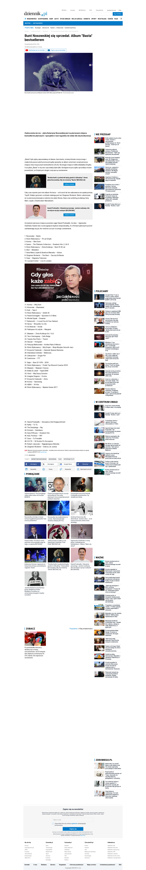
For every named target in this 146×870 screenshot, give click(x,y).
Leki (86, 849)
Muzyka (28, 23)
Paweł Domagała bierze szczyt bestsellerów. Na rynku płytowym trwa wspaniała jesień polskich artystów (58, 496)
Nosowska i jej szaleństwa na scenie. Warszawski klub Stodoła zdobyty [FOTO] (58, 519)
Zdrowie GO (45, 28)
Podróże (48, 857)
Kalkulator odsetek (113, 853)
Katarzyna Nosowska (38, 459)
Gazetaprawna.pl (29, 847)
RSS (120, 865)
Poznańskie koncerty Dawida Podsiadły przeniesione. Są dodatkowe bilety (80, 495)
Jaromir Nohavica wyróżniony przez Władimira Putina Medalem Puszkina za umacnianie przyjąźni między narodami (34, 591)
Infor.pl (26, 845)
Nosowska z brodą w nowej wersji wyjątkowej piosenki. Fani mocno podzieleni (35, 518)
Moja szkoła (68, 851)
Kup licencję (43, 452)
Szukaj (118, 14)
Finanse (87, 847)
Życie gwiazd (68, 853)
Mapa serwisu (91, 865)
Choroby (87, 853)
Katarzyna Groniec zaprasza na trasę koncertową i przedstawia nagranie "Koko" (35, 566)
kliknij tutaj (82, 835)
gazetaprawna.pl (111, 10)
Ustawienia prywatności (107, 865)
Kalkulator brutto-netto (114, 855)
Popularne (74, 629)
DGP (90, 10)
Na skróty (28, 842)
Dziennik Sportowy (70, 28)
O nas (35, 865)
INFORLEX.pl (82, 10)
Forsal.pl (27, 851)
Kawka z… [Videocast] (56, 28)
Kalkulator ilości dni (113, 847)
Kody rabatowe (69, 847)
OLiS (59, 459)
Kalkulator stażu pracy (113, 849)
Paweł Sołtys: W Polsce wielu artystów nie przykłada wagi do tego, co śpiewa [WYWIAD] (35, 542)
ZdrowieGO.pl (99, 10)
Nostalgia (38, 28)
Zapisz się (73, 829)
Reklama (44, 865)
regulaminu (74, 823)
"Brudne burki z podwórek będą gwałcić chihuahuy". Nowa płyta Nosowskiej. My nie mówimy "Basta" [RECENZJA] (67, 179)
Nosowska (52, 459)
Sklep (119, 10)
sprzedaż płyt (69, 459)
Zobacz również (69, 184)
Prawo (86, 845)
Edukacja (67, 849)
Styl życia (87, 857)
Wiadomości (49, 851)
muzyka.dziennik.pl (35, 31)
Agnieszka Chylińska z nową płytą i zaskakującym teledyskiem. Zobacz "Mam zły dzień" (81, 543)
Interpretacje (28, 855)
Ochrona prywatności (76, 865)
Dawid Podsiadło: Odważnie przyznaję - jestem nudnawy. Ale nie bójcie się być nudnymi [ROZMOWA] (68, 209)
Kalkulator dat (111, 845)
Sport (47, 853)
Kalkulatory (111, 842)
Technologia (49, 847)
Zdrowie (48, 855)
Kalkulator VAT (111, 851)
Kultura (66, 860)
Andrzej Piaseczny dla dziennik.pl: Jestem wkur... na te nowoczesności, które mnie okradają (81, 519)
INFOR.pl (64, 10)
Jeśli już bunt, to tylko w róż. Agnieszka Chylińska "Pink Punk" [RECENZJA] (57, 542)
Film (66, 855)
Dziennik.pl (49, 842)
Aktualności (37, 23)
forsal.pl (72, 10)
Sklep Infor (27, 857)
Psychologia (88, 855)
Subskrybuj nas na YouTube (37, 50)
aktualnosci (45, 31)
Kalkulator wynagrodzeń (114, 857)
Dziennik (27, 31)
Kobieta (67, 845)
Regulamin (62, 865)
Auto (47, 845)
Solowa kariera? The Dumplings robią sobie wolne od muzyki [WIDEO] (35, 495)
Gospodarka (49, 849)
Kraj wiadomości (86, 629)
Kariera (52, 865)
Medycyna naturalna (90, 851)
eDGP (26, 849)
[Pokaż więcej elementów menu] (121, 19)
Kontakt (27, 865)
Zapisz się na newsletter (58, 50)
